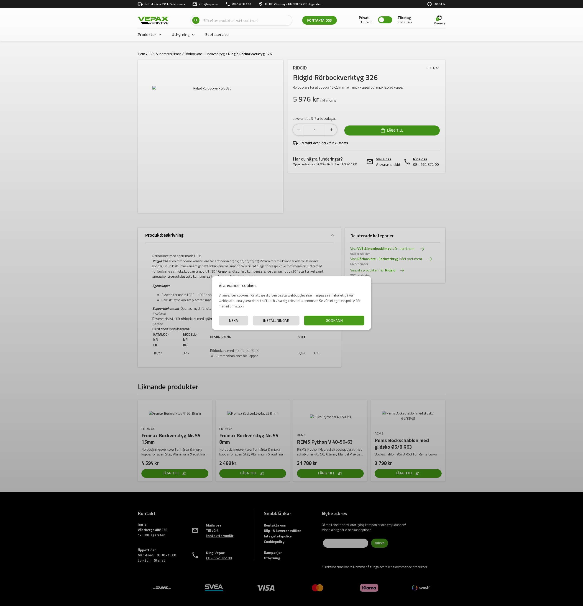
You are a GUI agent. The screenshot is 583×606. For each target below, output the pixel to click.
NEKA (233, 320)
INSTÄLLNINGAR (276, 320)
